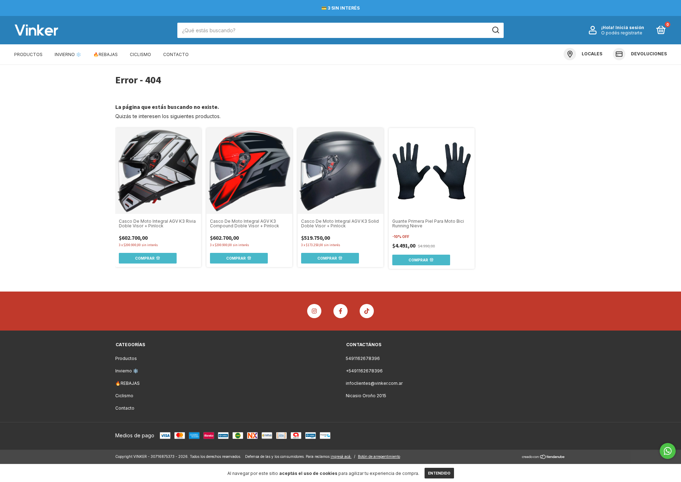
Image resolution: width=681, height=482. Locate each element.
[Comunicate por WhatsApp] (668, 451)
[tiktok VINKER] (367, 311)
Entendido (439, 473)
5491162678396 (363, 358)
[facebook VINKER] (340, 311)
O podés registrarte (621, 32)
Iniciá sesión (629, 27)
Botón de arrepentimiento (379, 456)
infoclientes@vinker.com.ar (374, 383)
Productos (28, 54)
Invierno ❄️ (68, 54)
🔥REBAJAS (105, 54)
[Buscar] (495, 30)
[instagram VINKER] (314, 311)
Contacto (176, 54)
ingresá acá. (341, 456)
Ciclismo (140, 54)
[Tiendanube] (543, 457)
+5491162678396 (364, 370)
